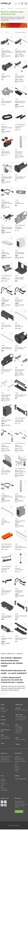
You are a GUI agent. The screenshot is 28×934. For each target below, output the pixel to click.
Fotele (2, 708)
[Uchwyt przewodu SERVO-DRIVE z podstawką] (7, 91)
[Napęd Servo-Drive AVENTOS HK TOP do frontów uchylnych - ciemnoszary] (20, 41)
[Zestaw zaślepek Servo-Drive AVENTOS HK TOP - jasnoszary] (20, 360)
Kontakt (3, 778)
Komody (3, 719)
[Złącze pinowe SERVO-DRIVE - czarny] (7, 142)
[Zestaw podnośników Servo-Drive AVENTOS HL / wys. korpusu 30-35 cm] (7, 435)
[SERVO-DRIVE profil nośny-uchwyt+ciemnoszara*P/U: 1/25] (20, 606)
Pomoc (16, 763)
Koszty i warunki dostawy (21, 761)
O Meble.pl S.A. (4, 783)
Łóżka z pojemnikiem (6, 738)
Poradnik (17, 767)
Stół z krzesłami (19, 729)
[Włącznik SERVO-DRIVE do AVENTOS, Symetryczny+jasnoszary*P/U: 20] (20, 511)
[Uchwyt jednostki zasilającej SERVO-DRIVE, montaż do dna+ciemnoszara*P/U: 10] (7, 606)
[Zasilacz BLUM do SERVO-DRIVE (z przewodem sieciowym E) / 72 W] (20, 91)
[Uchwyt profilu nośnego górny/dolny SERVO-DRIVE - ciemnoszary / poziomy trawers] (20, 116)
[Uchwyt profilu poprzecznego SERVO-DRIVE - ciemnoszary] (20, 410)
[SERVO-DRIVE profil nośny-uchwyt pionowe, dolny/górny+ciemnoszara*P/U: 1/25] (20, 628)
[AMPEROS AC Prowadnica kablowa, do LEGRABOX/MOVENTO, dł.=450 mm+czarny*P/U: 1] (20, 290)
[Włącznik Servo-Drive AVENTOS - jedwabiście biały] (20, 242)
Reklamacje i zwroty (19, 759)
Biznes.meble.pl (4, 790)
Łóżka (2, 735)
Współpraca (3, 780)
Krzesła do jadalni (5, 724)
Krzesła (3, 723)
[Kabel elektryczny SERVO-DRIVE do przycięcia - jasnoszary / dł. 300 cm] (7, 337)
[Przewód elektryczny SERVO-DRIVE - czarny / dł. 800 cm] (7, 116)
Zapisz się (19, 811)
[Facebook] (2, 802)
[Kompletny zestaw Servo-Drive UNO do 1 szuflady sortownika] (7, 167)
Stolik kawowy (18, 731)
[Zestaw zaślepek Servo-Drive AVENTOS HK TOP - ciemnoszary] (20, 66)
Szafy (16, 737)
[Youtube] (5, 805)
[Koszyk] (22, 3)
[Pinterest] (2, 805)
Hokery (3, 716)
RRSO (3, 57)
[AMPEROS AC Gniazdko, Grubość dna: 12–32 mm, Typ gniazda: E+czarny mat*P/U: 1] (7, 192)
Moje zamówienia (5, 758)
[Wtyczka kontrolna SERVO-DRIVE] (7, 536)
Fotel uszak (3, 711)
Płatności (17, 766)
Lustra (2, 743)
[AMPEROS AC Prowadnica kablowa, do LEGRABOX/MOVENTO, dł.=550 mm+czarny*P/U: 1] (7, 290)
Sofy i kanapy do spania (20, 718)
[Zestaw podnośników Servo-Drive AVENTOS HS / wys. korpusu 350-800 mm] (20, 435)
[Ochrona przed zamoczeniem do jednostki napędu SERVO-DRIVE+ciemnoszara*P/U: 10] (7, 315)
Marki (2, 787)
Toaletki (17, 744)
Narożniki (18, 708)
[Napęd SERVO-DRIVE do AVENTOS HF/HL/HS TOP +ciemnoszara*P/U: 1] (7, 41)
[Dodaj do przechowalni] (11, 37)
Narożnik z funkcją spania (21, 709)
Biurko (3, 704)
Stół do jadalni (18, 726)
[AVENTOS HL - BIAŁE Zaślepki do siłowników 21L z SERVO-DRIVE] (20, 460)
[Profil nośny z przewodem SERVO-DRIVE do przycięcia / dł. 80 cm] (20, 142)
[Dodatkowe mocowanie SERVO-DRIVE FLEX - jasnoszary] (20, 217)
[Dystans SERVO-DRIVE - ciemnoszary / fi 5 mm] (7, 66)
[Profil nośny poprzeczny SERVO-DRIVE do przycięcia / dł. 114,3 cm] (20, 536)
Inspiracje (17, 769)
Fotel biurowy (4, 709)
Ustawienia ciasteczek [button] (6, 761)
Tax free (16, 771)
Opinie (2, 785)
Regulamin (17, 756)
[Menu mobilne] (26, 4)
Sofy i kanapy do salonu (20, 716)
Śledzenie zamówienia (6, 756)
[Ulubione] (19, 3)
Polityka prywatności (20, 758)
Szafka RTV (18, 732)
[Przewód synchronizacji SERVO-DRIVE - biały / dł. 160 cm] (20, 315)
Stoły (16, 724)
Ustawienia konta (5, 759)
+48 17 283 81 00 (20, 779)
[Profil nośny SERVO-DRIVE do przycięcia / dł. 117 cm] (20, 486)
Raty (16, 764)
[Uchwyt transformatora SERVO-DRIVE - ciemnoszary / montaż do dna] (7, 268)
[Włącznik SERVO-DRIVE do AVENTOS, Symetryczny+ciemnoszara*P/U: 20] (7, 410)
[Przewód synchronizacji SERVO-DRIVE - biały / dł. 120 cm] (7, 511)
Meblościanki (19, 704)
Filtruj (7, 32)
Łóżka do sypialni (5, 736)
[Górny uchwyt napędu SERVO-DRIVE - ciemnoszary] (7, 460)
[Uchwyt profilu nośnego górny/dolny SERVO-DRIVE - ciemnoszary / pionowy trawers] (7, 558)
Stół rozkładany (19, 727)
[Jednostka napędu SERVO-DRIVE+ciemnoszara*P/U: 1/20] (7, 628)
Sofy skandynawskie (20, 719)
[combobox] (21, 32)
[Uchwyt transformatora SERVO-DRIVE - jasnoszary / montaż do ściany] (20, 192)
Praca (2, 782)
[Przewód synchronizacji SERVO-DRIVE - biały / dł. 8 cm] (20, 558)
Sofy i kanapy (19, 714)
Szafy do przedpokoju (20, 739)
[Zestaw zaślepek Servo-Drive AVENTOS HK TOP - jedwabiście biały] (7, 385)
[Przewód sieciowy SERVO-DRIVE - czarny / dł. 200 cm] (7, 581)
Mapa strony (4, 788)
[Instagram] (5, 802)
